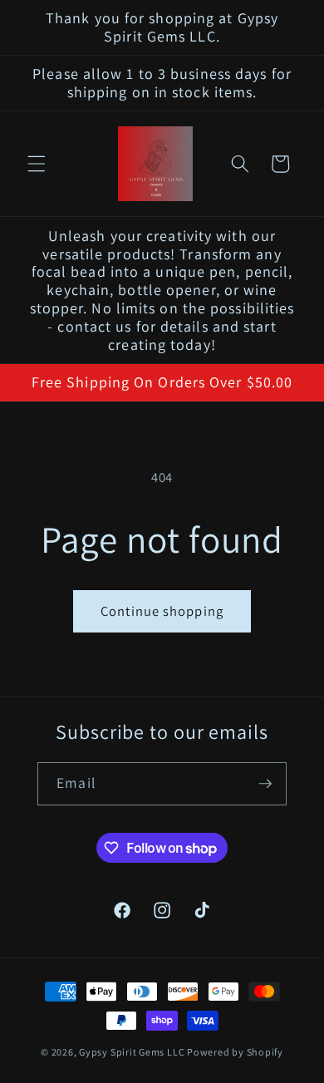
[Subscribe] (265, 783)
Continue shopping (162, 611)
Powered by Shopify (235, 1052)
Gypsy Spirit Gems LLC (131, 1052)
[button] (36, 164)
